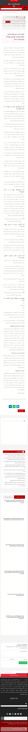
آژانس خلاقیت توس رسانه (7, 728)
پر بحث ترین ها (9, 497)
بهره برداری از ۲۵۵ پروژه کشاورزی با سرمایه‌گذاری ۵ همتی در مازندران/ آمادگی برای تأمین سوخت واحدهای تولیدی (13, 519)
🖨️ (23, 25)
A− (15, 25)
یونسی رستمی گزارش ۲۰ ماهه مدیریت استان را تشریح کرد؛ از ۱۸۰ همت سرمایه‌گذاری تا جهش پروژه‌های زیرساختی (14, 501)
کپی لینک (8, 21)
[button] (25, 9)
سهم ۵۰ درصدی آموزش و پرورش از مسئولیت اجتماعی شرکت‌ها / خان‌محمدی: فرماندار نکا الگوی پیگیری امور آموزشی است (14, 466)
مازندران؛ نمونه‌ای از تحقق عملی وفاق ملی (17, 480)
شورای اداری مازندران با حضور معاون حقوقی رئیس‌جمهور (14, 482)
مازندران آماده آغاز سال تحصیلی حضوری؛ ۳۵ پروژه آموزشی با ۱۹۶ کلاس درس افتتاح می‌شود (15, 545)
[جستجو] (2, 718)
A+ (18, 25)
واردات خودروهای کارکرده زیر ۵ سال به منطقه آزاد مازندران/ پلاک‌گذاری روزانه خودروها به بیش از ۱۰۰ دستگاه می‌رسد (15, 617)
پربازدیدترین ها (19, 497)
